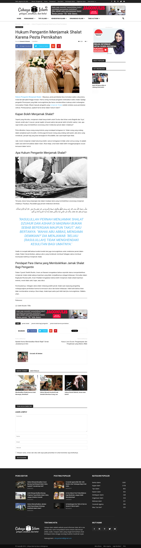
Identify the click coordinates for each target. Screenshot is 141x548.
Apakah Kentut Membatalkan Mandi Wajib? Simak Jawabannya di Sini (32, 343)
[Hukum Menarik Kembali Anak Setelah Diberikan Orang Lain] (51, 383)
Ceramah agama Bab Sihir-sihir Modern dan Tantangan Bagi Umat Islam (76, 484)
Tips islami (95, 489)
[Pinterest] (117, 1)
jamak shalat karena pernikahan (59, 323)
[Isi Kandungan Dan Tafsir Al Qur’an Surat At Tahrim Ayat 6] (59, 505)
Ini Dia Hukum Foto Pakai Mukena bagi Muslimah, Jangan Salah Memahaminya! (76, 495)
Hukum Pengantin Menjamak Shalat (28, 97)
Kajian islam (96, 486)
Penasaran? (52, 1)
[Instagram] (114, 1)
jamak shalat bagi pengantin (39, 323)
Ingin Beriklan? (117, 546)
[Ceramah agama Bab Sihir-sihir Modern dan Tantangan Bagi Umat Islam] (59, 484)
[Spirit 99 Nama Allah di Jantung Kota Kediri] (100, 77)
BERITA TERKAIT (22, 371)
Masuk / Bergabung (37, 1)
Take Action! (91, 1)
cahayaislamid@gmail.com (63, 538)
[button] (123, 18)
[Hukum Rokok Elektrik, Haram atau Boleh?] (76, 383)
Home (45, 1)
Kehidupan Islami (70, 1)
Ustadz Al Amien (25, 41)
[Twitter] (121, 1)
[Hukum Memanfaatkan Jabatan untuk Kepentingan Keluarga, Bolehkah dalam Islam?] (20, 506)
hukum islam (19, 27)
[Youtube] (124, 1)
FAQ (124, 546)
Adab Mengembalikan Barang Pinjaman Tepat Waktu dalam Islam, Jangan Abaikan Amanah (38, 495)
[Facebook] (111, 1)
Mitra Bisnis (98, 546)
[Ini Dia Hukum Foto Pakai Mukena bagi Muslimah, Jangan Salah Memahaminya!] (59, 495)
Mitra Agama (107, 546)
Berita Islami (96, 83)
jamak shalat (25, 323)
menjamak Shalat (56, 105)
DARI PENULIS (34, 371)
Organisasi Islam (81, 1)
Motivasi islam (97, 501)
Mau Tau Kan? (97, 507)
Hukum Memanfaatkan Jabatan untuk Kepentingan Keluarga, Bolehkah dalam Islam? (36, 506)
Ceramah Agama (97, 504)
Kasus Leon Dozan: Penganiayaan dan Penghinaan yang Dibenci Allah (74, 343)
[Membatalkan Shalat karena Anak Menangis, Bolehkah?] (26, 383)
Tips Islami (60, 1)
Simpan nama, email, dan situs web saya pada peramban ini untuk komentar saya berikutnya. (47, 452)
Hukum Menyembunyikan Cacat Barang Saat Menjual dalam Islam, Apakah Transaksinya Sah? (37, 484)
